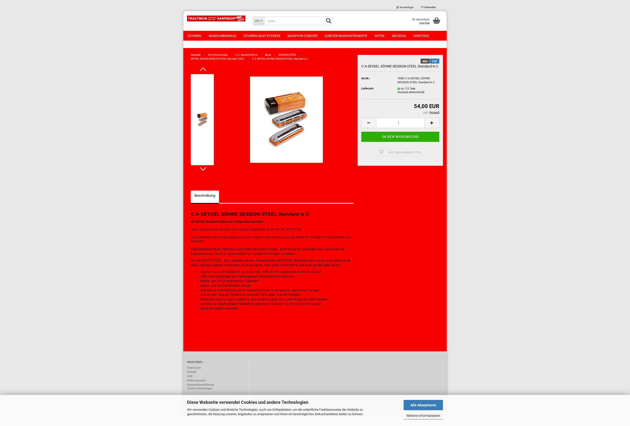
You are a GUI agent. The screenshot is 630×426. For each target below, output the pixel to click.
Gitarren (194, 36)
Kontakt (192, 372)
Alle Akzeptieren (423, 405)
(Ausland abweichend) (411, 92)
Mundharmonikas (222, 36)
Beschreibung (204, 195)
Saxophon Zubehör (302, 36)
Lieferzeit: (367, 88)
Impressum (194, 367)
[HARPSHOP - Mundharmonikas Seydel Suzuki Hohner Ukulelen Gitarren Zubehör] (216, 18)
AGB (189, 376)
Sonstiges (421, 36)
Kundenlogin (406, 7)
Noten (379, 36)
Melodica (399, 36)
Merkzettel (430, 7)
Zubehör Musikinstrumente (346, 36)
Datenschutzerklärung (200, 384)
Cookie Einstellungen (200, 388)
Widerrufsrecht (196, 380)
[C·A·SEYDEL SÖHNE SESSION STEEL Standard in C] (286, 119)
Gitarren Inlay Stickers (262, 36)
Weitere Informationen (423, 416)
